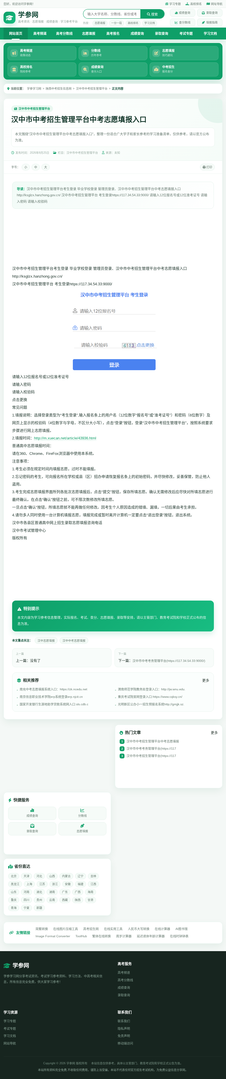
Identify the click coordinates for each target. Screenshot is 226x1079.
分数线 (82, 815)
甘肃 (90, 900)
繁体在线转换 (101, 936)
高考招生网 (91, 929)
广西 (78, 892)
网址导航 (216, 4)
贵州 (39, 900)
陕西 (78, 900)
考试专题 (186, 33)
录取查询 (212, 12)
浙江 (55, 884)
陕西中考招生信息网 (59, 88)
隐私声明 (124, 1028)
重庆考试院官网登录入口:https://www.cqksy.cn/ (150, 696)
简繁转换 (42, 929)
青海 (14, 907)
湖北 (39, 892)
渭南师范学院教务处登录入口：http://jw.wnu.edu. (151, 689)
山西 (52, 876)
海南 (90, 892)
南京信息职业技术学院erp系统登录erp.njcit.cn (51, 696)
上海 (29, 884)
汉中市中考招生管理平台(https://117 (151, 756)
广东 (65, 892)
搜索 (154, 14)
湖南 (52, 892)
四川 (26, 900)
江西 (93, 884)
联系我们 (124, 1021)
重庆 (14, 900)
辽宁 (80, 876)
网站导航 (10, 1043)
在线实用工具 (113, 929)
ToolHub (81, 936)
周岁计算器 (124, 936)
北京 (14, 876)
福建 (80, 884)
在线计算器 (162, 929)
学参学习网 (34, 88)
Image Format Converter (53, 936)
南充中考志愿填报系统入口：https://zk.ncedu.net (53, 689)
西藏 (65, 900)
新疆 (39, 907)
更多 (205, 680)
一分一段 (116, 23)
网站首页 (15, 33)
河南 (26, 892)
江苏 (42, 884)
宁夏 (26, 907)
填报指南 (212, 22)
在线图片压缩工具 (65, 929)
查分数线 (184, 22)
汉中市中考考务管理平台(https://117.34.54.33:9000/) (168, 661)
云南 (52, 900)
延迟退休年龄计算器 (151, 936)
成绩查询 (184, 12)
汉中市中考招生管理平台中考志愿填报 (152, 741)
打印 (208, 167)
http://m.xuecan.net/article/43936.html (65, 438)
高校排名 (196, 4)
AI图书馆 (181, 929)
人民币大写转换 (138, 929)
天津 (26, 876)
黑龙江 (15, 884)
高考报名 (113, 33)
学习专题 (175, 4)
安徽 (68, 884)
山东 (14, 892)
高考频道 (40, 33)
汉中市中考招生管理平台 (91, 88)
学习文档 (149, 23)
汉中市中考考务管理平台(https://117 (151, 748)
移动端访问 (125, 1043)
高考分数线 (64, 33)
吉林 (93, 876)
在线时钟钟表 (179, 936)
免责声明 (124, 1036)
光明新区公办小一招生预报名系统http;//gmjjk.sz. (151, 704)
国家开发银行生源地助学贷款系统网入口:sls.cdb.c (54, 704)
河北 (39, 876)
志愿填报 (100, 23)
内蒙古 (66, 876)
